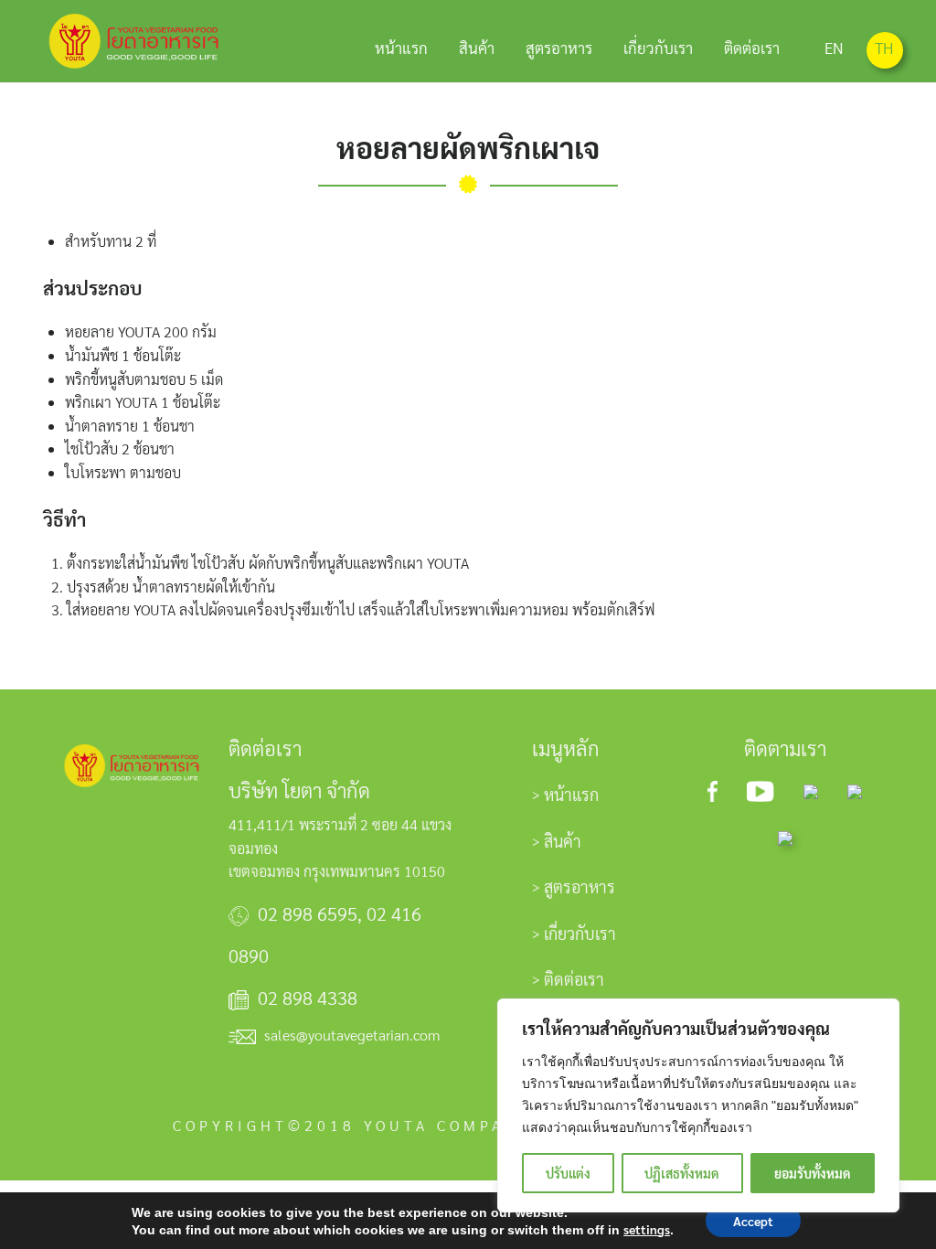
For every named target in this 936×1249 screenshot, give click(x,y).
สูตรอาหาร (559, 47)
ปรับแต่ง (568, 1173)
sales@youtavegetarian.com (352, 1034)
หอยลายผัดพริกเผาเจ (468, 146)
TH (884, 47)
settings (646, 1229)
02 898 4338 (307, 997)
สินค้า (477, 47)
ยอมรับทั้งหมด (812, 1173)
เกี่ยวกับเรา (658, 47)
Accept (753, 1220)
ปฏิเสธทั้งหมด (681, 1173)
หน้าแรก (401, 47)
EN (834, 47)
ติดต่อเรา (752, 47)
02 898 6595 (307, 913)
